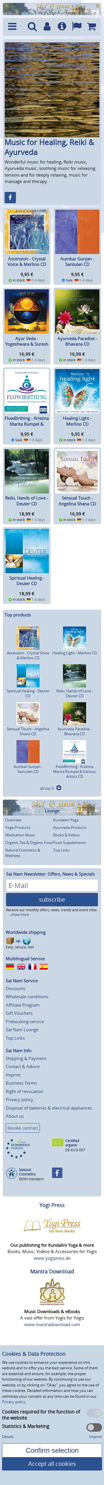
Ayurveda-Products (69, 827)
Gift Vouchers (19, 1013)
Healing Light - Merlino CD (77, 421)
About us (15, 1116)
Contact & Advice (23, 1066)
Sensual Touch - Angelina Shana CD (77, 501)
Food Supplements (69, 842)
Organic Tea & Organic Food (29, 842)
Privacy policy (19, 1099)
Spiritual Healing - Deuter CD (26, 581)
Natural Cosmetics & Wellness (22, 852)
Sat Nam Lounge (22, 1029)
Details (8, 1436)
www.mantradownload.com (52, 1324)
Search (32, 27)
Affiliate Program (23, 1005)
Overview (13, 820)
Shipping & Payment (26, 1058)
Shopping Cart (91, 27)
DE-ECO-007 (75, 1150)
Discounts (15, 988)
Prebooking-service (25, 1021)
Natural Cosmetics (27, 1172)
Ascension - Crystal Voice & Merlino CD (27, 261)
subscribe (52, 899)
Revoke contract (23, 1128)
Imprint (13, 1075)
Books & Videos (66, 835)
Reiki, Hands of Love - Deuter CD (26, 501)
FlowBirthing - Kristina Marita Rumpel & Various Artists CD (27, 423)
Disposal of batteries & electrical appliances (49, 1108)
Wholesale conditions (27, 996)
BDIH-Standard (31, 1179)
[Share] (10, 197)
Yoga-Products (17, 827)
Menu (15, 27)
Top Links (61, 850)
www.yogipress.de (52, 1258)
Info (62, 27)
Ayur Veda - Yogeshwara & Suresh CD (26, 344)
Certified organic (72, 1143)
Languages (76, 27)
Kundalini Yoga (66, 820)
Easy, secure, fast (20, 947)
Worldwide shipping (26, 932)
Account (47, 27)
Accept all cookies (52, 1464)
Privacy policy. (14, 1401)
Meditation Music (20, 835)
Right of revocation (24, 1091)
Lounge (52, 811)
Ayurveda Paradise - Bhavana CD (77, 341)
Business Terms (21, 1083)
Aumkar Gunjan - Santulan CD (77, 261)
